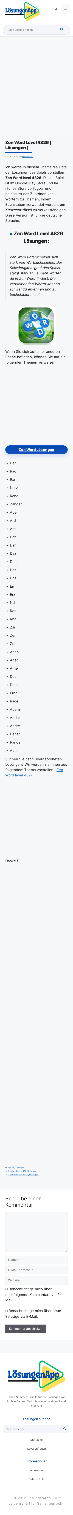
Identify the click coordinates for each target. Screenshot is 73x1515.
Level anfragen (36, 1448)
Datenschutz (36, 1479)
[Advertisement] (36, 89)
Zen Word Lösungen (36, 450)
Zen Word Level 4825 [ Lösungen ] (23, 1171)
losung (11, 1168)
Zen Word (19, 1168)
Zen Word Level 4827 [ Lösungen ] (23, 1175)
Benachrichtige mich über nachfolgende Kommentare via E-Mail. (33, 1294)
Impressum (37, 1470)
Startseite (36, 1439)
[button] (56, 9)
